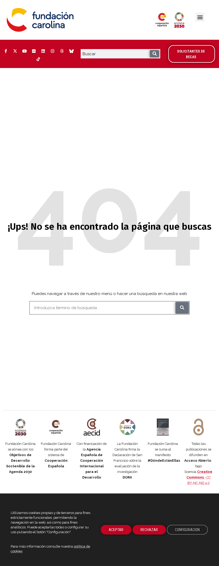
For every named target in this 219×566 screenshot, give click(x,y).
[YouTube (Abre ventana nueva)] (24, 51)
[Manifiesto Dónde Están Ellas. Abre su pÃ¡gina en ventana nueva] (163, 427)
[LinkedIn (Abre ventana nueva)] (43, 51)
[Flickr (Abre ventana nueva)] (34, 51)
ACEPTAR (116, 530)
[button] (199, 17)
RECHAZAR (149, 530)
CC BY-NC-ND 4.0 (199, 477)
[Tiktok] (38, 59)
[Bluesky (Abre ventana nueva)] (71, 51)
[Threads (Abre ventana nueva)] (62, 51)
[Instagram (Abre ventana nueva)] (52, 51)
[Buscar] (154, 53)
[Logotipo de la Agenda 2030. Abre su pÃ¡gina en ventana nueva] (20, 427)
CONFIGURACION (187, 530)
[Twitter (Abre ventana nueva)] (15, 51)
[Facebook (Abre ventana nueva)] (6, 51)
